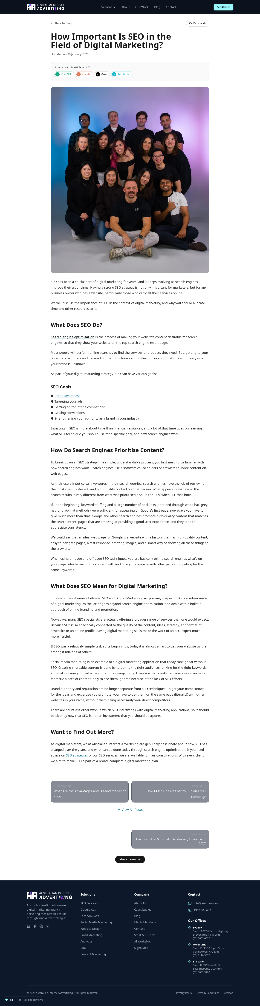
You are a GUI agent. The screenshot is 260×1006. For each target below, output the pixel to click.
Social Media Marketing (96, 922)
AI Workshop (143, 941)
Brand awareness (67, 396)
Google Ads (88, 910)
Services (106, 7)
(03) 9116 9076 (201, 955)
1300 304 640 (202, 910)
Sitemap (228, 992)
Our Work (142, 7)
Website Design (90, 929)
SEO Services (89, 903)
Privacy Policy (184, 992)
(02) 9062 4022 (201, 938)
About (126, 7)
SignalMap (141, 948)
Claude (84, 74)
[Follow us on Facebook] (35, 926)
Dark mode (199, 23)
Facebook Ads (89, 916)
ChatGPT (64, 74)
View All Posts (132, 809)
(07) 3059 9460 (201, 972)
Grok (102, 74)
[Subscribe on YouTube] (47, 926)
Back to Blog (63, 23)
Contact (171, 7)
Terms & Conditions (207, 992)
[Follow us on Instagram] (41, 926)
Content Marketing (93, 954)
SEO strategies (77, 755)
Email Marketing (91, 935)
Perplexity (122, 74)
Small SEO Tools (144, 935)
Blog (157, 7)
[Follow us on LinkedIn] (28, 926)
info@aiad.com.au (206, 903)
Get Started (223, 7)
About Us (140, 903)
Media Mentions (145, 922)
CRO (83, 948)
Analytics (86, 941)
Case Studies (142, 910)
